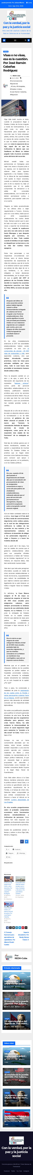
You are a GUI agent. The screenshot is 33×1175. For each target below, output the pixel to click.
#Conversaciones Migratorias (16, 82)
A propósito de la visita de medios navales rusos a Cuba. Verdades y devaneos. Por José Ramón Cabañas (20, 888)
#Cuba (13, 86)
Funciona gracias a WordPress (11, 1164)
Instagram (26, 1171)
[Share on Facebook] (22, 843)
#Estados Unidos (16, 89)
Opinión (6, 51)
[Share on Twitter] (26, 843)
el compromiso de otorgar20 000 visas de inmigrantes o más (16, 351)
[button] (25, 40)
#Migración (14, 95)
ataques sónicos (21, 383)
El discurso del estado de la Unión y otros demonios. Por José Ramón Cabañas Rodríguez (8, 888)
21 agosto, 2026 (12, 1059)
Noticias (7, 1113)
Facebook (7, 1171)
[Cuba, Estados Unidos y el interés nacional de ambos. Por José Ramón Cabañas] (9, 904)
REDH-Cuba (16, 76)
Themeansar (16, 1166)
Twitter (13, 1171)
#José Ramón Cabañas (18, 92)
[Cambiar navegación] (15, 40)
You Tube (19, 1171)
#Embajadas (20, 86)
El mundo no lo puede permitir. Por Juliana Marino (16, 1003)
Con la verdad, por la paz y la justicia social (16, 1152)
